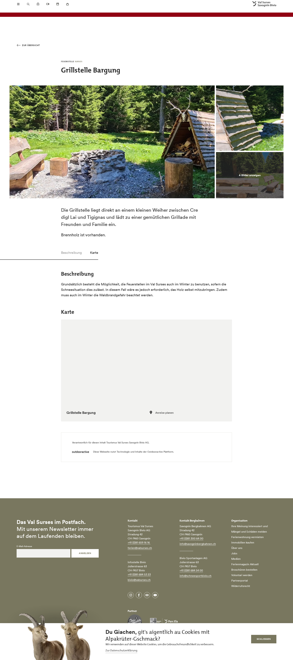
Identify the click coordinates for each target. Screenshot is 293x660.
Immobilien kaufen (242, 542)
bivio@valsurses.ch (139, 580)
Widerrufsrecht (240, 586)
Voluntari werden (241, 575)
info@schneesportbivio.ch (195, 575)
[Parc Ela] (164, 621)
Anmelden (85, 553)
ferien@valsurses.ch (140, 548)
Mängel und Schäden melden (249, 531)
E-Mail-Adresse (24, 546)
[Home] (264, 4)
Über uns (236, 548)
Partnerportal (239, 580)
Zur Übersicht (30, 45)
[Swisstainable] (135, 621)
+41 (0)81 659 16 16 (139, 542)
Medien (236, 558)
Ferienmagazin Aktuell (245, 564)
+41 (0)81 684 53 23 (139, 574)
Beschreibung (71, 252)
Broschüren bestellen (244, 569)
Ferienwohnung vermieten (247, 537)
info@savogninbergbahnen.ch (198, 543)
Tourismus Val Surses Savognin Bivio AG (127, 442)
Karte (94, 252)
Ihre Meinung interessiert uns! (249, 526)
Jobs (234, 553)
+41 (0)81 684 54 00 (191, 570)
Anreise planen (164, 412)
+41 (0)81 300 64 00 (191, 538)
